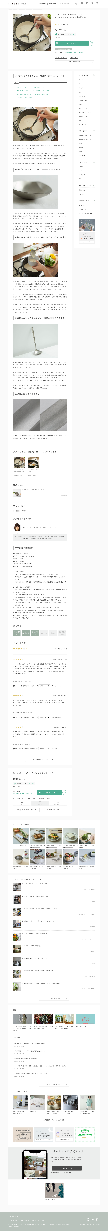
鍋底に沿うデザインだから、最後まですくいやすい (32, 87)
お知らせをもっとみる (54, 1084)
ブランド (81, 179)
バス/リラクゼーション (85, 112)
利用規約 (10, 1224)
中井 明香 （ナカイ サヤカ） (48, 527)
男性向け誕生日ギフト (85, 139)
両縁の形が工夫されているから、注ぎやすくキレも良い (33, 91)
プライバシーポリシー (19, 1224)
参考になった (43, 686)
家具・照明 (82, 96)
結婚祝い (81, 147)
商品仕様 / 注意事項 (74, 62)
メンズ (80, 84)
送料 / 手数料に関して (61, 58)
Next (49, 31)
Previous (15, 31)
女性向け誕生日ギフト (85, 135)
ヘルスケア (82, 104)
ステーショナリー (83, 108)
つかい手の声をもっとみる (40, 759)
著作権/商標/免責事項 (14, 1226)
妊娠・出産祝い (83, 155)
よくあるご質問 (52, 3)
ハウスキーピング (83, 116)
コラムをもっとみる (54, 998)
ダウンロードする (66, 1168)
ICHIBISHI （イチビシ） (20, 511)
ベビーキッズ (82, 124)
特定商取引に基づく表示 (55, 1224)
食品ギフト (82, 143)
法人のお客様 (32, 1220)
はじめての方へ (42, 3)
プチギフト (82, 151)
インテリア (82, 88)
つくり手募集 (40, 1220)
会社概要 (64, 1224)
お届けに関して (74, 58)
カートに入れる (72, 43)
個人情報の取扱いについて (33, 1224)
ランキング (82, 175)
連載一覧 (81, 194)
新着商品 (81, 167)
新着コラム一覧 (83, 190)
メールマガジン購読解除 (85, 213)
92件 (67, 24)
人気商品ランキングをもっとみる (54, 1120)
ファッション (82, 80)
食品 (80, 120)
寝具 (80, 92)
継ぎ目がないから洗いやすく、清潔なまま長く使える (32, 94)
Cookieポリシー (45, 1224)
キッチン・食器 (83, 100)
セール (80, 171)
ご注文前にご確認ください (25, 98)
